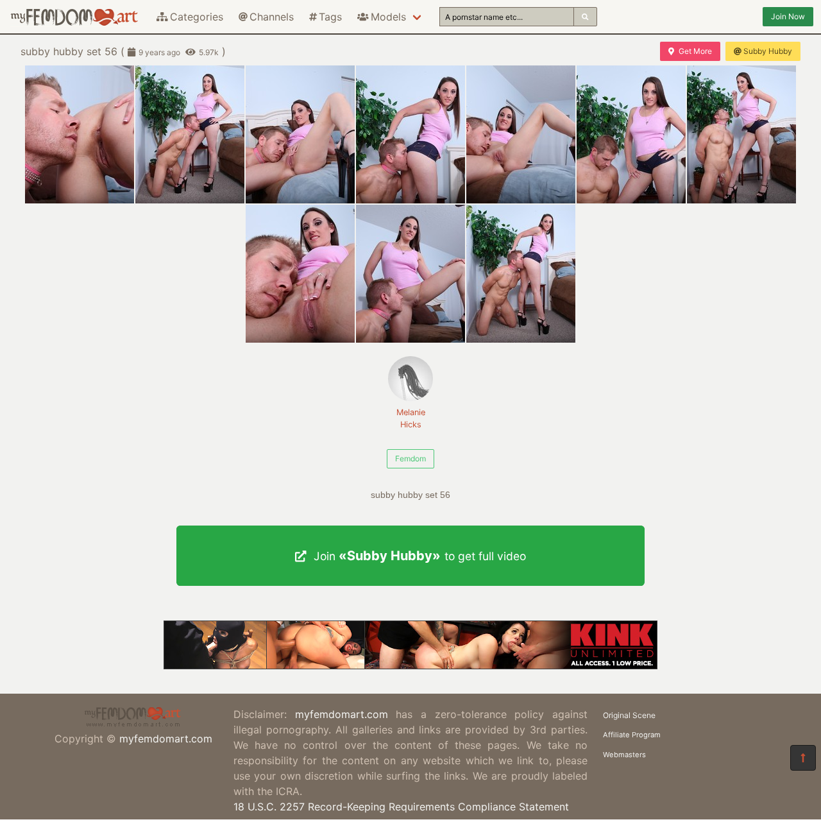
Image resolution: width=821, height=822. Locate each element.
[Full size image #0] (79, 134)
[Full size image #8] (410, 274)
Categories (196, 16)
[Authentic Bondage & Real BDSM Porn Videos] (410, 665)
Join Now (788, 16)
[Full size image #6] (741, 134)
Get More (695, 51)
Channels (272, 16)
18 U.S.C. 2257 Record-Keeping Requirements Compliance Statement (401, 806)
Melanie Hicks (410, 418)
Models (388, 16)
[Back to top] (803, 758)
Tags (330, 16)
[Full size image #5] (631, 134)
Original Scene (629, 715)
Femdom (410, 458)
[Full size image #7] (300, 274)
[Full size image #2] (300, 134)
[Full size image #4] (520, 134)
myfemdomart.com (165, 738)
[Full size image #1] (189, 134)
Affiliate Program (632, 734)
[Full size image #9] (520, 274)
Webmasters (624, 754)
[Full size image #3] (410, 134)
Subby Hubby (767, 51)
